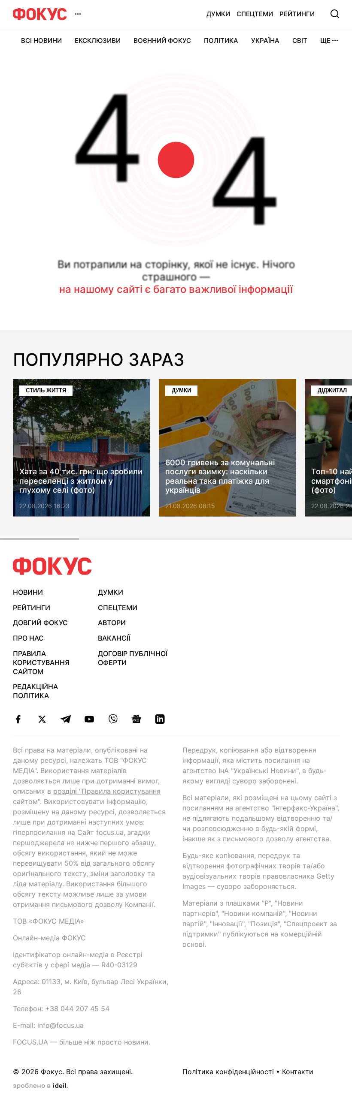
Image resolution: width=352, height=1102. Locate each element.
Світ (299, 40)
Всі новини (41, 40)
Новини (28, 592)
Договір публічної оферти (132, 658)
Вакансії (114, 638)
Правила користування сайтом (41, 662)
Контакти (297, 1071)
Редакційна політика (35, 691)
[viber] (112, 719)
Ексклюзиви (98, 40)
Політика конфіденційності (228, 1071)
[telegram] (65, 719)
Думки (218, 14)
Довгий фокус (40, 622)
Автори (112, 622)
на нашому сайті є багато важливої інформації (176, 289)
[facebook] (18, 719)
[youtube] (89, 719)
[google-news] (136, 719)
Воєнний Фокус (162, 40)
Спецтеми (255, 14)
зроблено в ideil (40, 1086)
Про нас (28, 638)
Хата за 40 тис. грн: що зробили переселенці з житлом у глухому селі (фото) (81, 481)
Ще (325, 40)
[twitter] (42, 719)
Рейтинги (297, 14)
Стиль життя (46, 390)
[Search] (335, 13)
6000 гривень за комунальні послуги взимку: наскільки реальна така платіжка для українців (220, 476)
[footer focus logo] (52, 566)
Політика (221, 40)
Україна (265, 40)
